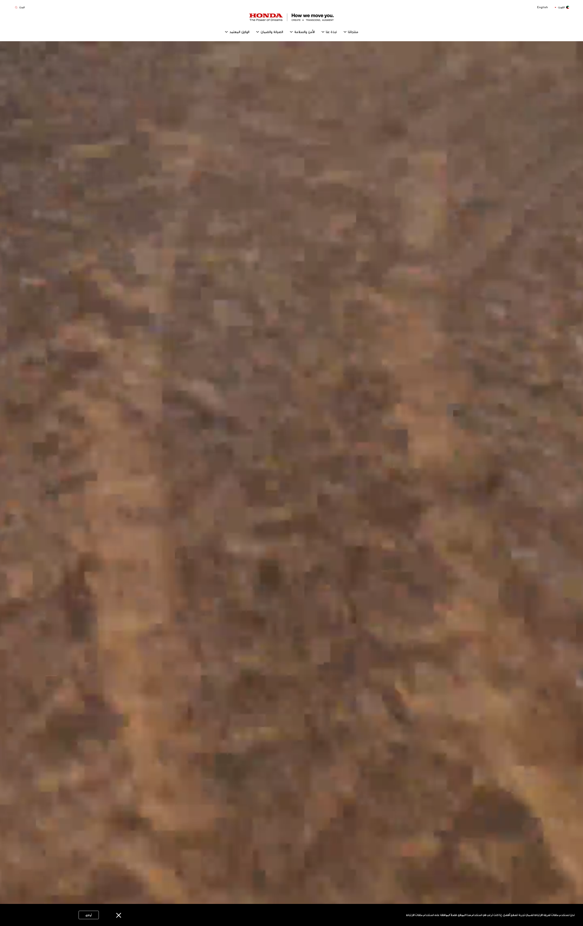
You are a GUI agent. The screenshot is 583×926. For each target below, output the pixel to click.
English (542, 7)
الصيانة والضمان (272, 31)
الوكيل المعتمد (239, 31)
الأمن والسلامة (304, 31)
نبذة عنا (331, 31)
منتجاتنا (353, 31)
